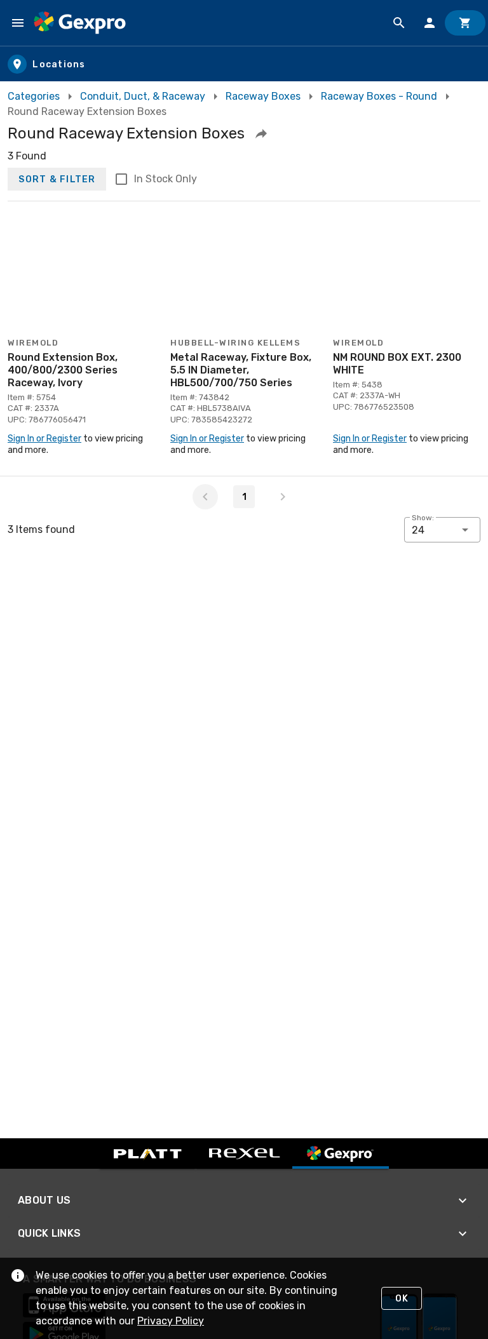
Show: (423, 517)
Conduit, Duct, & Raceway (142, 96)
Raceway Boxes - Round (379, 96)
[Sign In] (429, 23)
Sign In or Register (44, 438)
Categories (34, 96)
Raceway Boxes (263, 96)
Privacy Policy (170, 1321)
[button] (261, 133)
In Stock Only (165, 179)
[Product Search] (399, 23)
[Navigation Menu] (18, 23)
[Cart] (465, 23)
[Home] (79, 23)
